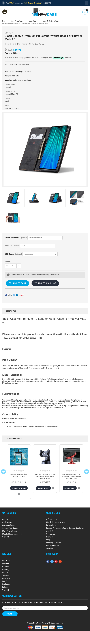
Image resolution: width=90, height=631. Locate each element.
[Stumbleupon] (60, 561)
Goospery (6, 578)
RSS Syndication (52, 546)
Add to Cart (69, 488)
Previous (3, 471)
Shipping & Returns (53, 543)
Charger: (12, 246)
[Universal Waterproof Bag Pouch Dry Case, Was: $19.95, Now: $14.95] (18, 456)
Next (86, 471)
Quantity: (8, 261)
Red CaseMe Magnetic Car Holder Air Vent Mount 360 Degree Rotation (71, 476)
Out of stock (43, 488)
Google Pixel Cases (10, 528)
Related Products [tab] (14, 439)
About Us (50, 531)
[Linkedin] (17, 295)
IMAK (4, 581)
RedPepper (6, 584)
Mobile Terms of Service (55, 522)
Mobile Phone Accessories (12, 534)
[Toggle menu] (4, 11)
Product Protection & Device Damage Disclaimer (65, 528)
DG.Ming (5, 569)
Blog (48, 540)
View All (5, 537)
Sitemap (49, 549)
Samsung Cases (8, 525)
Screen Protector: (16, 238)
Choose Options (19, 488)
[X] (14, 295)
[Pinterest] (21, 295)
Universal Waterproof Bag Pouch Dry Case (19, 475)
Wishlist (19, 494)
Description (11, 311)
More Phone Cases (9, 531)
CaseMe (5, 567)
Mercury (5, 564)
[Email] (8, 295)
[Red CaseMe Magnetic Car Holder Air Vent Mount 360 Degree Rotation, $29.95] (71, 456)
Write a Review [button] (38, 44)
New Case (6, 561)
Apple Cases (7, 522)
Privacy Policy (51, 525)
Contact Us (50, 534)
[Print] (11, 295)
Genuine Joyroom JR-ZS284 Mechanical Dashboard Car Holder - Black (45, 476)
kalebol (5, 587)
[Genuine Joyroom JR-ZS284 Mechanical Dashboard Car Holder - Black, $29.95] (45, 456)
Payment (49, 537)
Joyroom (5, 575)
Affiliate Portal (52, 519)
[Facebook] (6, 295)
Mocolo (5, 572)
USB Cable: (13, 254)
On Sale (5, 519)
